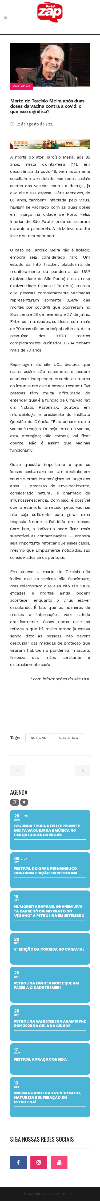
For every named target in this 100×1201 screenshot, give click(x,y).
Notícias (38, 738)
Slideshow (69, 738)
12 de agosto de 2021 (34, 124)
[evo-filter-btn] (14, 802)
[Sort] (24, 802)
